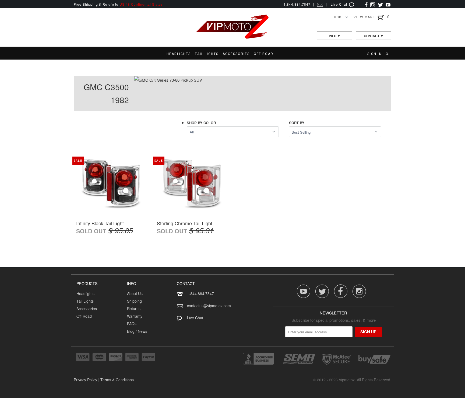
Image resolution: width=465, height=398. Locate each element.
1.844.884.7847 (200, 293)
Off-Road (84, 316)
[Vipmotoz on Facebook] (366, 4)
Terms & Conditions (117, 379)
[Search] (387, 54)
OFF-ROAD (263, 54)
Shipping (134, 301)
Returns (133, 308)
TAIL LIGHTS (207, 54)
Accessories (86, 308)
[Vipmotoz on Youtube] (388, 4)
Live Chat (339, 4)
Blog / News (137, 331)
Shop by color (201, 122)
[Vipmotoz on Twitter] (380, 4)
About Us (135, 293)
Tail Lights (85, 301)
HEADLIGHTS (179, 54)
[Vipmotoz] (232, 37)
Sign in (374, 54)
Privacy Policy (85, 379)
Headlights (85, 293)
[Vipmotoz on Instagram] (372, 4)
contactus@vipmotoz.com (209, 305)
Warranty (134, 316)
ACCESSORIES (236, 54)
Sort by (296, 122)
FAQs (131, 323)
